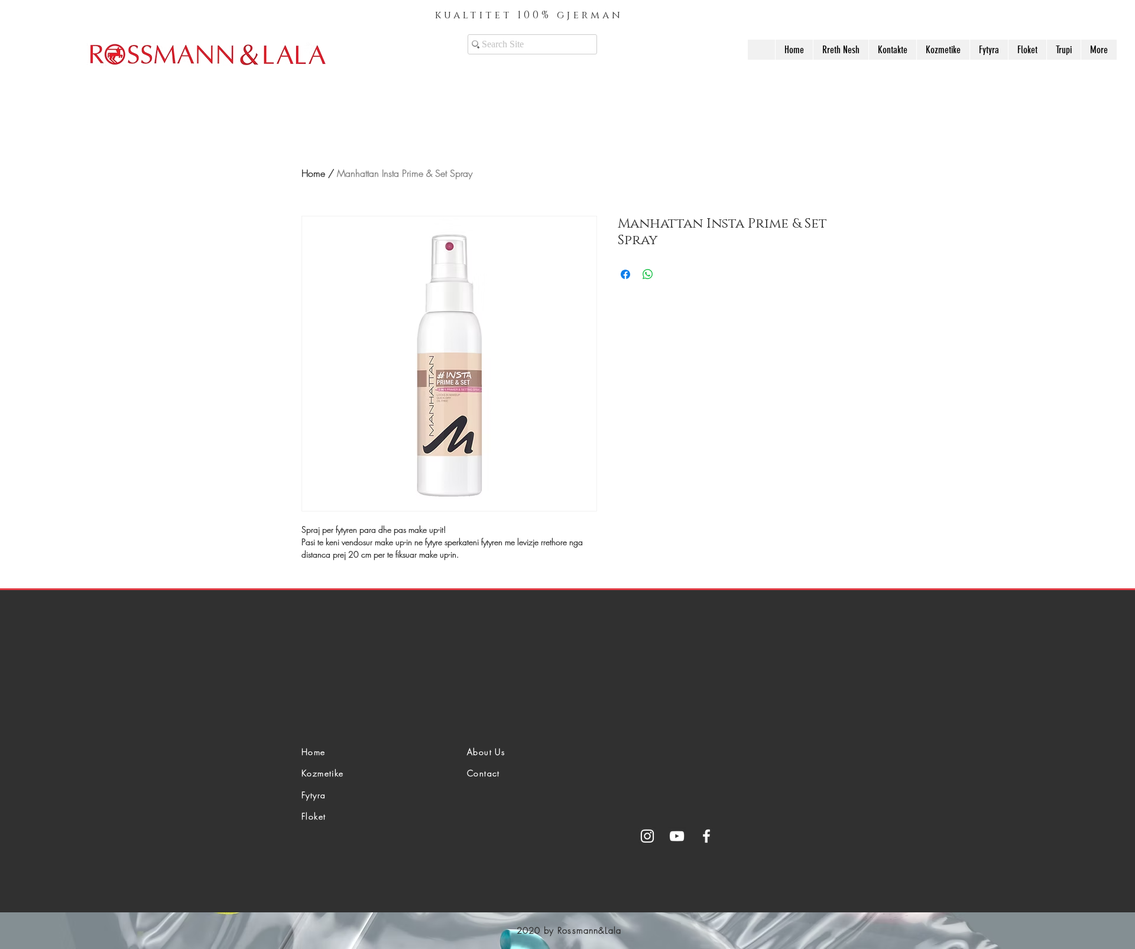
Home (313, 173)
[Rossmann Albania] (647, 836)
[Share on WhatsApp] (648, 274)
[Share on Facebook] (625, 274)
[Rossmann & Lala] (677, 836)
